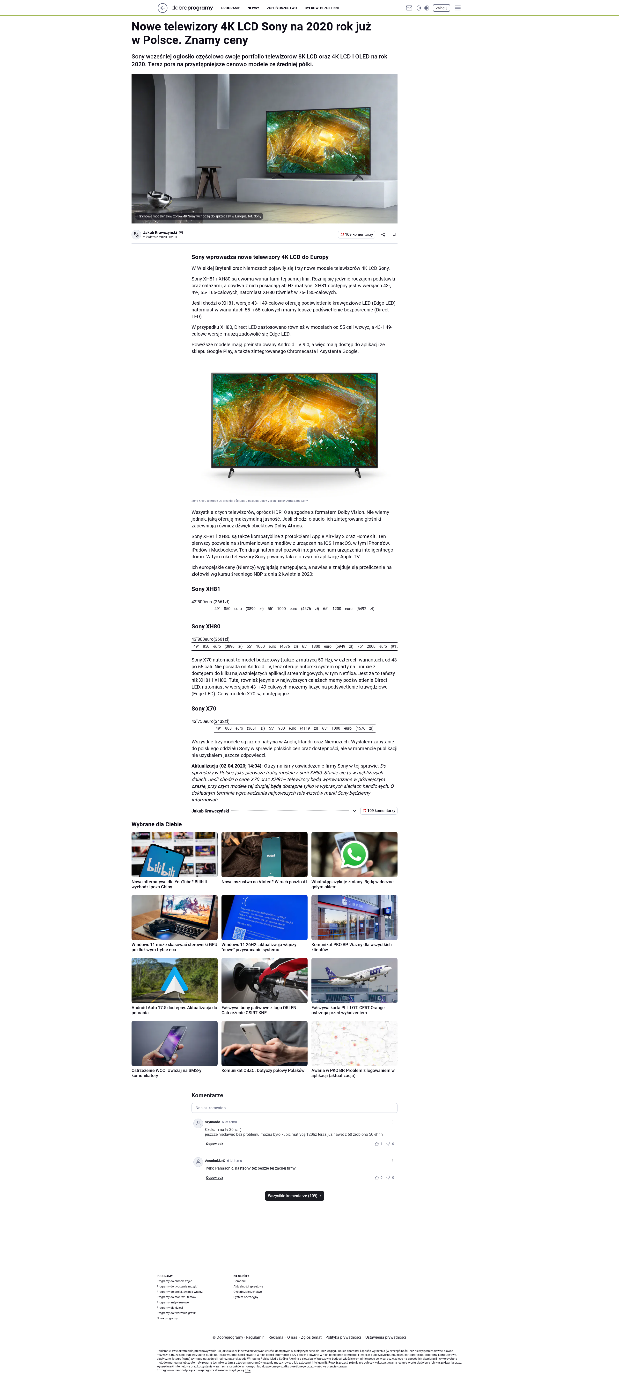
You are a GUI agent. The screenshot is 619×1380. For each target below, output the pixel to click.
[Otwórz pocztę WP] (409, 8)
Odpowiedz (214, 1144)
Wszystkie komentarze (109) (292, 1195)
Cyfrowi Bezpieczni (322, 8)
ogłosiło (183, 56)
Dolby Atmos (288, 526)
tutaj (248, 1370)
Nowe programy (167, 1318)
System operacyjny (246, 1297)
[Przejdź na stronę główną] (163, 11)
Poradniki (240, 1281)
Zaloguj (441, 8)
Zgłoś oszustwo (282, 8)
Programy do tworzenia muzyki (177, 1286)
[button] (423, 8)
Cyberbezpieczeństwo (248, 1292)
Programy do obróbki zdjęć (174, 1281)
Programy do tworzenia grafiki (176, 1313)
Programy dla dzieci (170, 1307)
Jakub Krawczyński (160, 232)
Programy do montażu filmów (176, 1297)
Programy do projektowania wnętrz (180, 1292)
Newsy (253, 8)
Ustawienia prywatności (384, 1337)
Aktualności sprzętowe (248, 1286)
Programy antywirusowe (173, 1302)
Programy (230, 8)
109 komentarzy (359, 234)
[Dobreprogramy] (196, 7)
